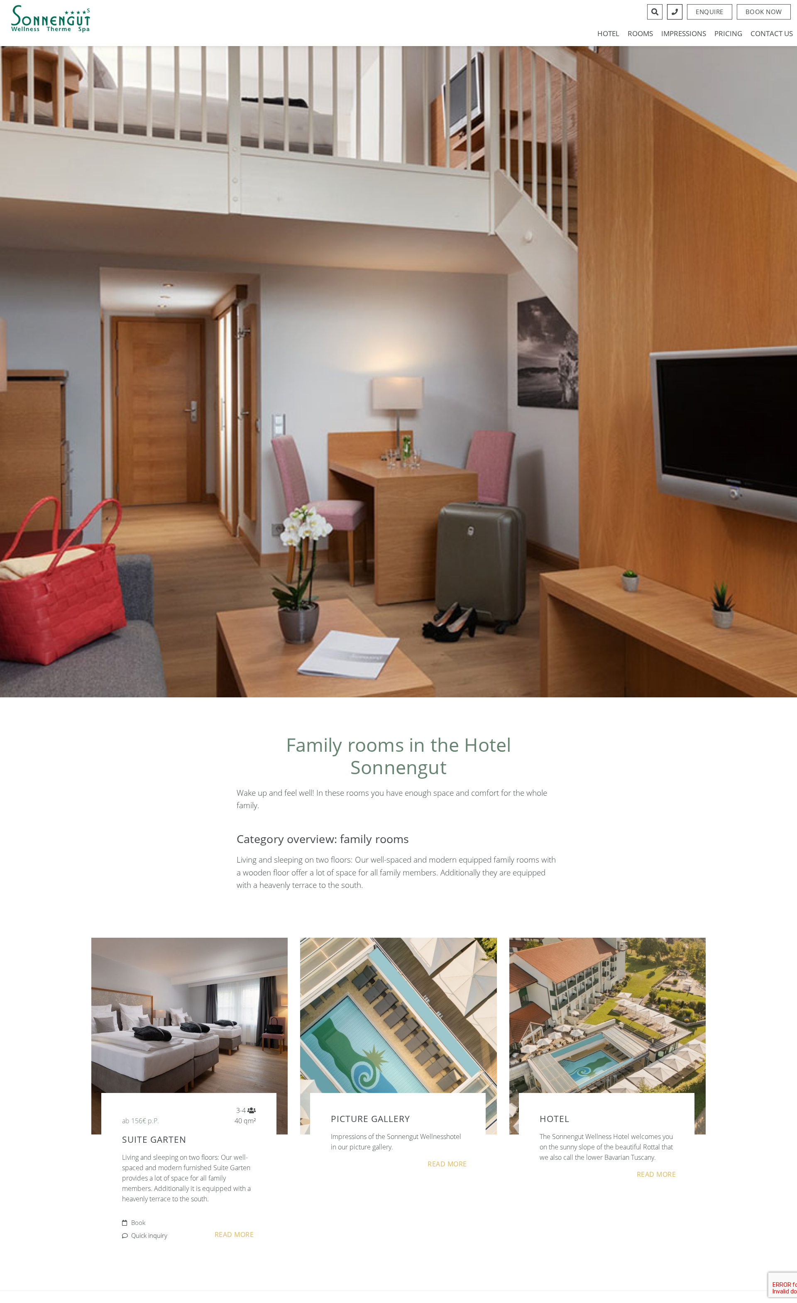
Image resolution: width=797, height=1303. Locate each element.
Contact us (772, 33)
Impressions (683, 33)
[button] (764, 12)
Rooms (640, 33)
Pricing (728, 33)
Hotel (608, 33)
